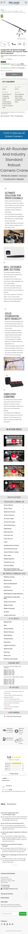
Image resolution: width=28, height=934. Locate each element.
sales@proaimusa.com (10, 889)
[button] (14, 68)
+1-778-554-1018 (5, 887)
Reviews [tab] (5, 778)
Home (2, 9)
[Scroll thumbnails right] (26, 44)
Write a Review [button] (14, 773)
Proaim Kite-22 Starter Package (13, 716)
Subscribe (23, 913)
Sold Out (14, 74)
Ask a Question (12, 804)
